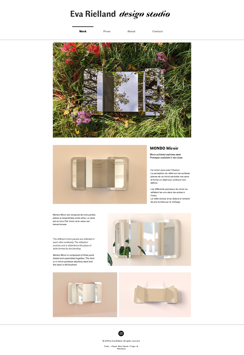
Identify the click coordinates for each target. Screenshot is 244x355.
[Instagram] (121, 333)
